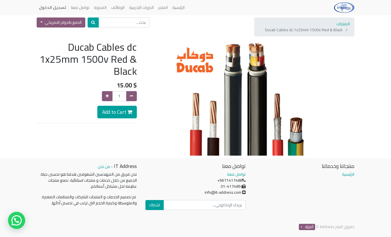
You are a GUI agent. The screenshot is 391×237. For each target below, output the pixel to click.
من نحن (104, 166)
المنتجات (343, 24)
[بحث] (93, 22)
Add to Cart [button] (114, 112)
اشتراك (154, 205)
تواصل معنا (236, 174)
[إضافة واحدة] (107, 96)
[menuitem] (178, 7)
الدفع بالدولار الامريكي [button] (63, 22)
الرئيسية (348, 174)
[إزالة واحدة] (131, 96)
